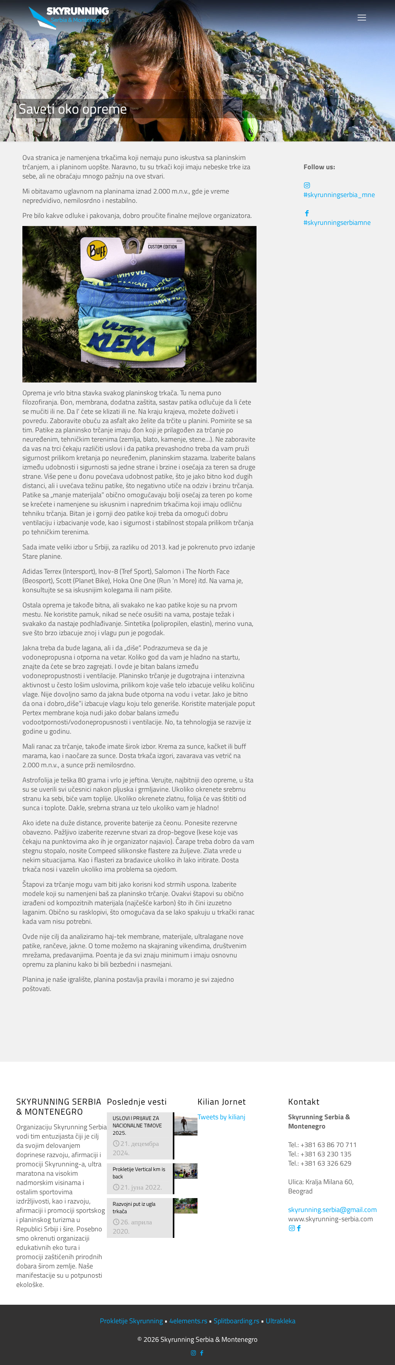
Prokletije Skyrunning (131, 1321)
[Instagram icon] (193, 1352)
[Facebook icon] (201, 1352)
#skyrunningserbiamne (337, 222)
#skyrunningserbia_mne (339, 194)
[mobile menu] (361, 17)
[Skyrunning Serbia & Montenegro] (69, 17)
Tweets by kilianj (221, 1117)
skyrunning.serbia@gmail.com (332, 1209)
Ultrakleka (280, 1321)
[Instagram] (291, 1228)
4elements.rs (188, 1321)
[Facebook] (298, 1228)
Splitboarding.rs (236, 1321)
